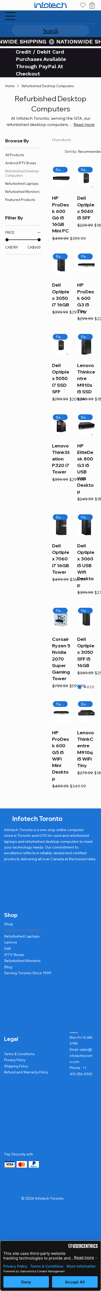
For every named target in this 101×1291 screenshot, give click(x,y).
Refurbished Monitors (22, 960)
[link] (85, 687)
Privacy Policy (15, 1060)
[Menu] (10, 16)
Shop (8, 924)
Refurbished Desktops (23, 930)
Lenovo (10, 942)
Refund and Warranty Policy (26, 1072)
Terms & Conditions (19, 1054)
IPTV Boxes (14, 954)
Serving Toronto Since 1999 (27, 973)
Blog (8, 967)
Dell (7, 948)
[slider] (7, 240)
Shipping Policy (16, 1066)
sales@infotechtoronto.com (81, 1055)
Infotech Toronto (37, 818)
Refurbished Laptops (22, 936)
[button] (92, 5)
